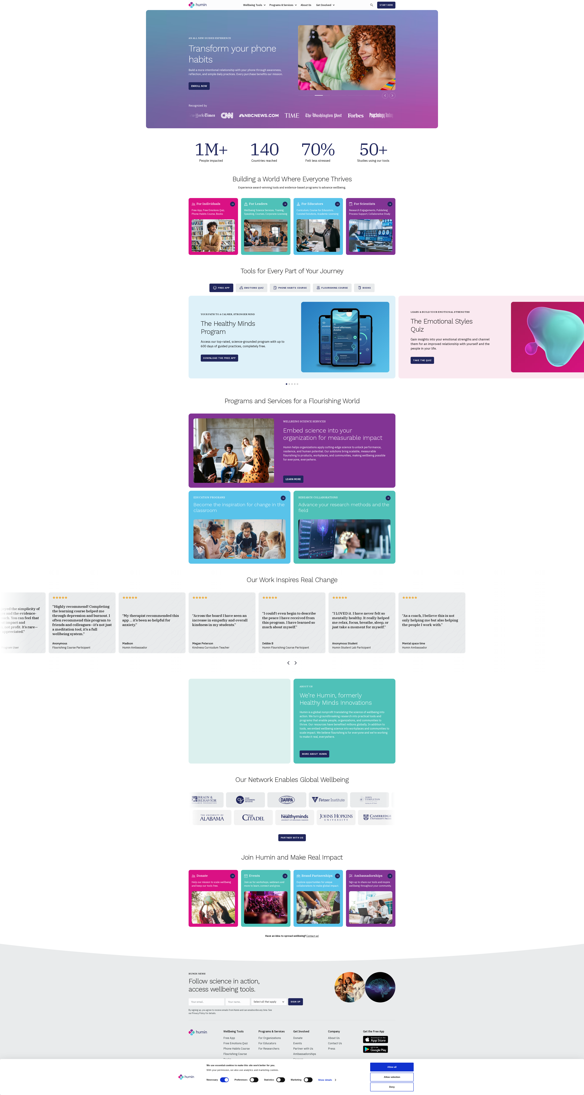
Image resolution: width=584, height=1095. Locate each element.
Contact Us (335, 1043)
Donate (297, 1038)
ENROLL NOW (199, 86)
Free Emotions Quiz (235, 1043)
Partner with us (292, 837)
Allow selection (392, 1077)
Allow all (391, 1067)
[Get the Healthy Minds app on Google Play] (375, 1049)
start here (386, 5)
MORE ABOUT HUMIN (314, 754)
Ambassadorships (304, 1054)
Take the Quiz (422, 360)
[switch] (254, 1079)
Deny (392, 1087)
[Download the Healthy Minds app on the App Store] (375, 1039)
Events (297, 1043)
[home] (198, 5)
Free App (229, 1038)
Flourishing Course (235, 1054)
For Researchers (268, 1048)
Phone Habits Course (236, 1048)
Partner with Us (303, 1048)
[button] (254, 5)
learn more (293, 480)
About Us (306, 5)
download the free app (219, 358)
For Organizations (269, 1038)
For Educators (267, 1043)
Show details (325, 1080)
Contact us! (312, 935)
